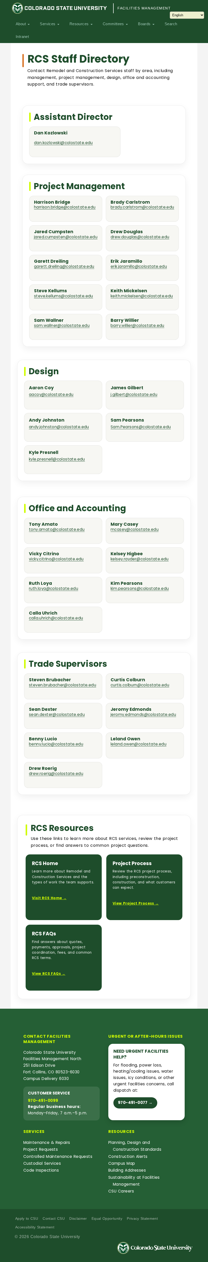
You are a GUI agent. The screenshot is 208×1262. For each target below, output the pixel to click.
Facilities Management (144, 8)
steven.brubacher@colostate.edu (62, 685)
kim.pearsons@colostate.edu (140, 588)
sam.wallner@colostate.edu (62, 325)
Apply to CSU (26, 1218)
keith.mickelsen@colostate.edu (142, 296)
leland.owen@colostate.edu (138, 744)
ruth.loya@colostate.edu (53, 588)
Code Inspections (41, 1170)
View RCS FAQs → (48, 973)
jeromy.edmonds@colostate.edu (143, 714)
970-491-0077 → (135, 1102)
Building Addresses (127, 1170)
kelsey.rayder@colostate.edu (140, 559)
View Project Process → (136, 903)
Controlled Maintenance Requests (57, 1156)
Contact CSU (54, 1218)
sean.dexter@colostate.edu (57, 714)
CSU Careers (121, 1191)
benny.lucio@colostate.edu (56, 744)
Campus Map (121, 1163)
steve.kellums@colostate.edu (63, 296)
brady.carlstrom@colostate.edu (142, 207)
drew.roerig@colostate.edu (56, 773)
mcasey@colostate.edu (135, 529)
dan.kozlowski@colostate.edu (63, 142)
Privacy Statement (142, 1218)
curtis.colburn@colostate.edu (140, 685)
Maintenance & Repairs (46, 1142)
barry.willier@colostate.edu (137, 325)
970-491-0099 (43, 1100)
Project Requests (40, 1149)
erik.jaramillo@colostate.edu (139, 266)
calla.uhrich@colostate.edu (56, 618)
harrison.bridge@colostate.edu (65, 207)
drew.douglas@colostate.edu (140, 237)
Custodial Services (42, 1163)
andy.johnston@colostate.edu (59, 426)
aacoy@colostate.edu (51, 394)
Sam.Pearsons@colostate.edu (141, 426)
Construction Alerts (128, 1156)
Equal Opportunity (107, 1218)
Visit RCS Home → (49, 898)
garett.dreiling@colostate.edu (64, 266)
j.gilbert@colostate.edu (134, 394)
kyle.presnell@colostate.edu (57, 459)
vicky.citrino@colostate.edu (56, 559)
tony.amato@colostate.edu (57, 529)
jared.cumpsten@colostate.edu (65, 237)
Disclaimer (78, 1218)
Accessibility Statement (34, 1227)
